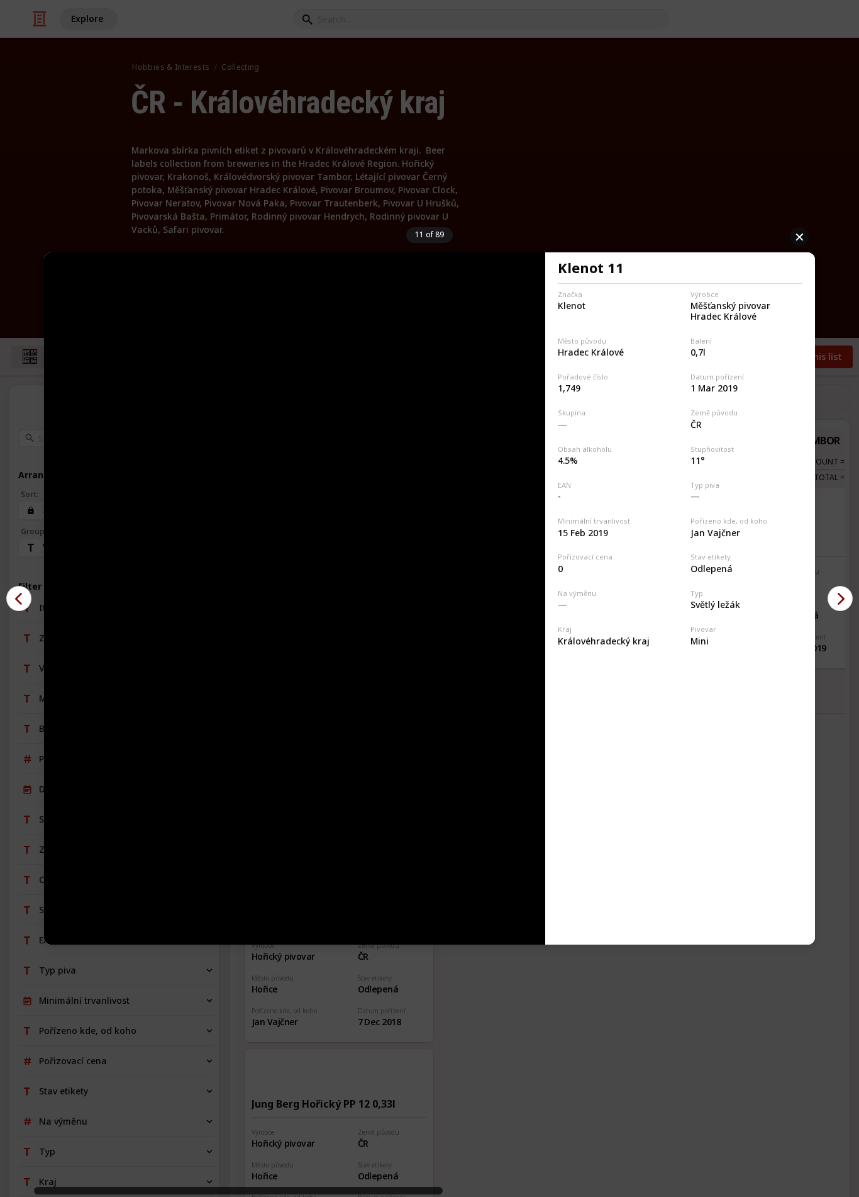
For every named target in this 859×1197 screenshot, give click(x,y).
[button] (18, 598)
